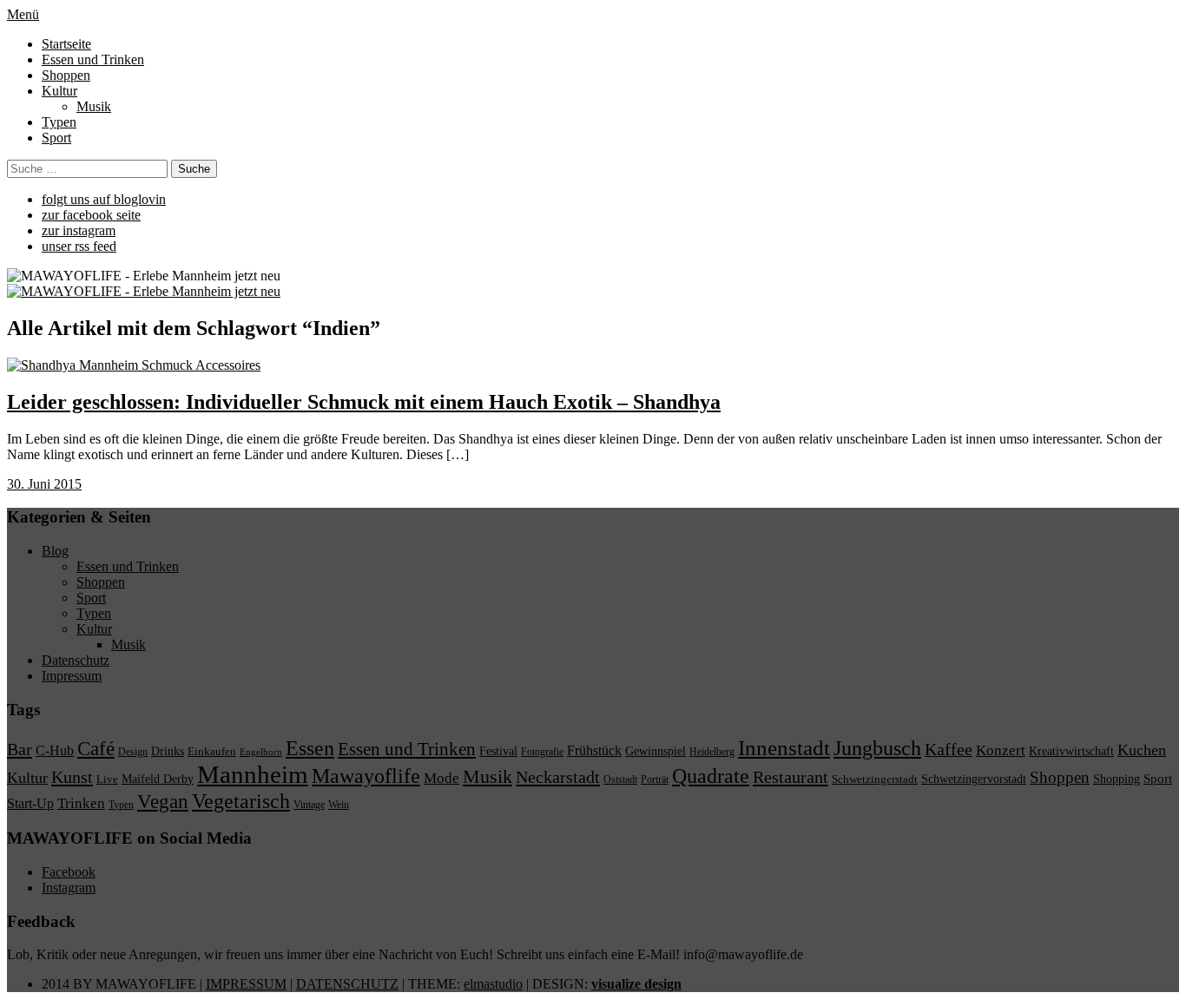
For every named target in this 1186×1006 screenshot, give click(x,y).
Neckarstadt (558, 776)
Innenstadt (784, 747)
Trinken (81, 803)
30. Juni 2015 (44, 484)
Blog (55, 550)
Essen (310, 747)
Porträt (655, 779)
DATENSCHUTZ (347, 983)
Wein (338, 805)
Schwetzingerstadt (875, 779)
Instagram (69, 887)
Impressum (72, 675)
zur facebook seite (91, 214)
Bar (19, 749)
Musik (93, 106)
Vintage (309, 804)
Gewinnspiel (655, 751)
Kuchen (1141, 750)
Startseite (66, 43)
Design (133, 751)
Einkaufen (212, 751)
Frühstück (594, 750)
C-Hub (55, 750)
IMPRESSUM (246, 983)
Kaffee (948, 749)
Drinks (167, 751)
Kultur (59, 90)
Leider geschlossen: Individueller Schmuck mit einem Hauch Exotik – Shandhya (364, 402)
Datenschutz (75, 660)
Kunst (72, 776)
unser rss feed (79, 246)
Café (96, 748)
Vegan (162, 801)
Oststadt (620, 779)
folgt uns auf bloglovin (104, 199)
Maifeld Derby (158, 779)
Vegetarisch (241, 800)
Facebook (69, 872)
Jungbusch (877, 747)
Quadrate (710, 776)
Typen (59, 122)
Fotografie (542, 751)
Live (107, 779)
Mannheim (252, 774)
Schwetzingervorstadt (973, 779)
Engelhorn (261, 752)
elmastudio (493, 983)
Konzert (1000, 750)
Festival (498, 751)
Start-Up (30, 803)
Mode (441, 778)
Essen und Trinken (93, 59)
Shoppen (66, 75)
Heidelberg (712, 751)
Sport (56, 137)
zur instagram (78, 230)
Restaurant (790, 776)
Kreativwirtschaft (1071, 751)
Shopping (1116, 779)
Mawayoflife (366, 776)
